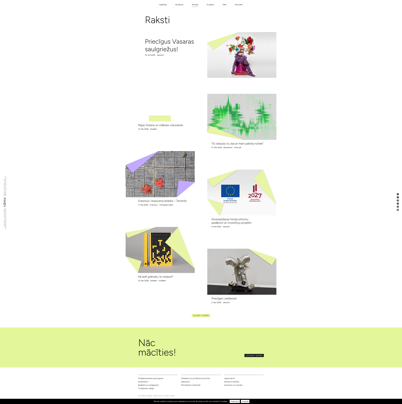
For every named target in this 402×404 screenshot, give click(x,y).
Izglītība (163, 4)
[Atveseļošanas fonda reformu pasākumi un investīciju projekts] (241, 193)
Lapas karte (229, 378)
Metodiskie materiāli (191, 385)
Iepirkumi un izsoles (233, 385)
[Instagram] (398, 200)
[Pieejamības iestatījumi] (398, 197)
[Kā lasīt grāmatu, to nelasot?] (160, 250)
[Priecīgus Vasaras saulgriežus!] (241, 55)
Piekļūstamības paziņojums (150, 378)
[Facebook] (398, 207)
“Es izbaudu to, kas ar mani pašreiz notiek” (237, 143)
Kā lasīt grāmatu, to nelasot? (155, 276)
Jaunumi (160, 55)
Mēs (224, 4)
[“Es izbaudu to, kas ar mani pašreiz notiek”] (241, 117)
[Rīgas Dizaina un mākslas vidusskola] (160, 98)
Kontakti (239, 4)
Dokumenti (143, 382)
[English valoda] (398, 194)
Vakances (185, 382)
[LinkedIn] (398, 204)
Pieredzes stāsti (166, 205)
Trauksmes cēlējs (146, 388)
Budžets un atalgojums (148, 385)
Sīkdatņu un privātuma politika (195, 378)
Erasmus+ (154, 205)
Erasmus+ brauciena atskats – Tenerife (162, 201)
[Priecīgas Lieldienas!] (241, 272)
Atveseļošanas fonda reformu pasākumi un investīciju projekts (231, 221)
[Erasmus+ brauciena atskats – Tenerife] (160, 174)
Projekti (210, 4)
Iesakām (153, 129)
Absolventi (228, 147)
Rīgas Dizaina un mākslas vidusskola (160, 125)
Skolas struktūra (231, 382)
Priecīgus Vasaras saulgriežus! (169, 45)
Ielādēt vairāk (201, 315)
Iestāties (179, 4)
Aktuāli (195, 4)
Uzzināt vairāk (254, 355)
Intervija (237, 147)
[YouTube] (398, 210)
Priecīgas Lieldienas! (224, 298)
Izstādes (162, 280)
